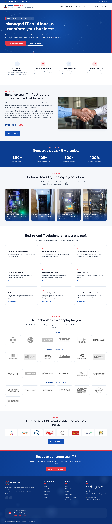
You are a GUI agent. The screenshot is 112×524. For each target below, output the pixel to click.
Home (61, 6)
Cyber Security (69, 494)
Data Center (68, 489)
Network (67, 491)
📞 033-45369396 (91, 497)
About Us (69, 6)
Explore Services (35, 43)
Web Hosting (69, 500)
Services (77, 6)
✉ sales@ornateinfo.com (93, 499)
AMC (66, 486)
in (10, 498)
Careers (96, 6)
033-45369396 (11, 1)
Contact (104, 6)
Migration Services (70, 497)
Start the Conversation (56, 469)
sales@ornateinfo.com (25, 1)
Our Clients (87, 6)
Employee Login (102, 1)
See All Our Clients (56, 441)
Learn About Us (13, 134)
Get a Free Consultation (16, 43)
